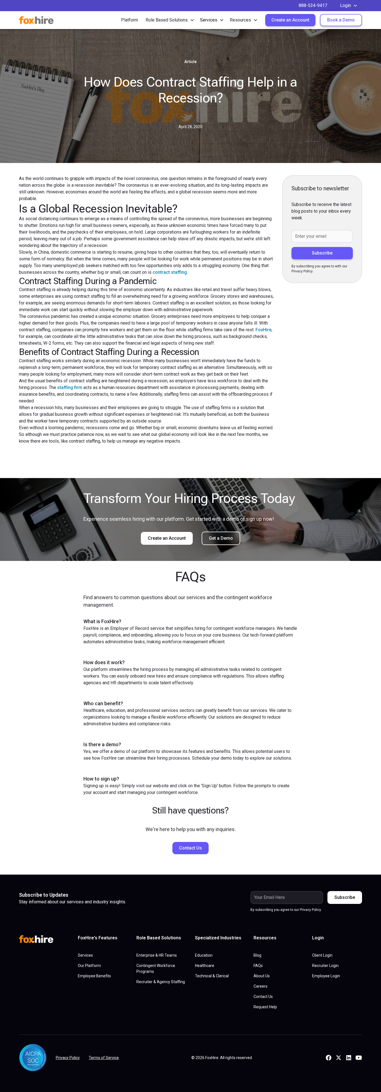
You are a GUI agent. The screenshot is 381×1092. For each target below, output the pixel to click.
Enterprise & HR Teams (156, 955)
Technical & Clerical (212, 976)
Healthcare (204, 965)
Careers (260, 986)
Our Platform (89, 965)
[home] (40, 20)
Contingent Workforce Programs (155, 968)
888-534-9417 (313, 5)
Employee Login (326, 976)
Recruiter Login (325, 965)
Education (204, 955)
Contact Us (190, 848)
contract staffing (170, 272)
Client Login (322, 955)
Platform (129, 20)
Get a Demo (221, 538)
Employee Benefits (94, 976)
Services (85, 955)
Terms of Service (104, 1057)
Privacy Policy (68, 1057)
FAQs (258, 965)
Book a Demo (341, 20)
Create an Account (290, 20)
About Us (262, 976)
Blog (257, 955)
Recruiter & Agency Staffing (160, 982)
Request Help (265, 1007)
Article (190, 61)
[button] (349, 5)
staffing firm (69, 387)
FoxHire (263, 329)
